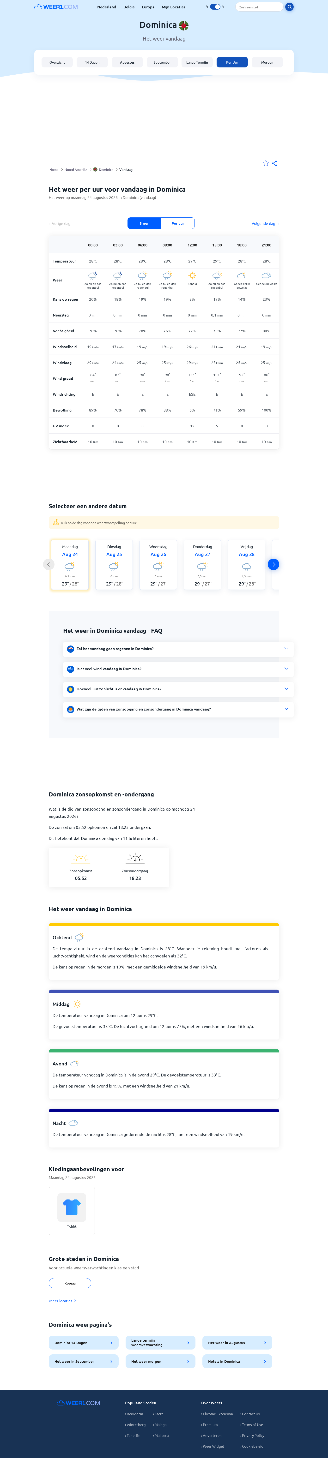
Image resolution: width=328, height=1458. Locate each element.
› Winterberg (135, 1424)
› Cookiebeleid (251, 1446)
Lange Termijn (197, 62)
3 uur (144, 223)
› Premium (209, 1424)
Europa (148, 6)
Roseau (70, 1283)
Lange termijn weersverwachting (147, 1342)
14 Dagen (92, 62)
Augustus (127, 62)
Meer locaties (60, 1300)
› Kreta (158, 1413)
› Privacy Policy (252, 1435)
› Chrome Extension (217, 1413)
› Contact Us (250, 1413)
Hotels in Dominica (224, 1361)
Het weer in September (74, 1361)
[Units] (215, 7)
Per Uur (232, 62)
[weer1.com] (56, 7)
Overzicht (57, 62)
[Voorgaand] (49, 564)
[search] (289, 7)
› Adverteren (211, 1435)
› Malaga (160, 1424)
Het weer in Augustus (226, 1342)
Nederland (106, 6)
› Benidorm (134, 1413)
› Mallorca (161, 1435)
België (129, 6)
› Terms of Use (251, 1424)
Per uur (178, 223)
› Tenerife (132, 1435)
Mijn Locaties (173, 6)
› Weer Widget (212, 1446)
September (162, 62)
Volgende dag (264, 223)
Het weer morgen (146, 1361)
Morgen (267, 62)
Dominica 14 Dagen (71, 1342)
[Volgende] (273, 564)
